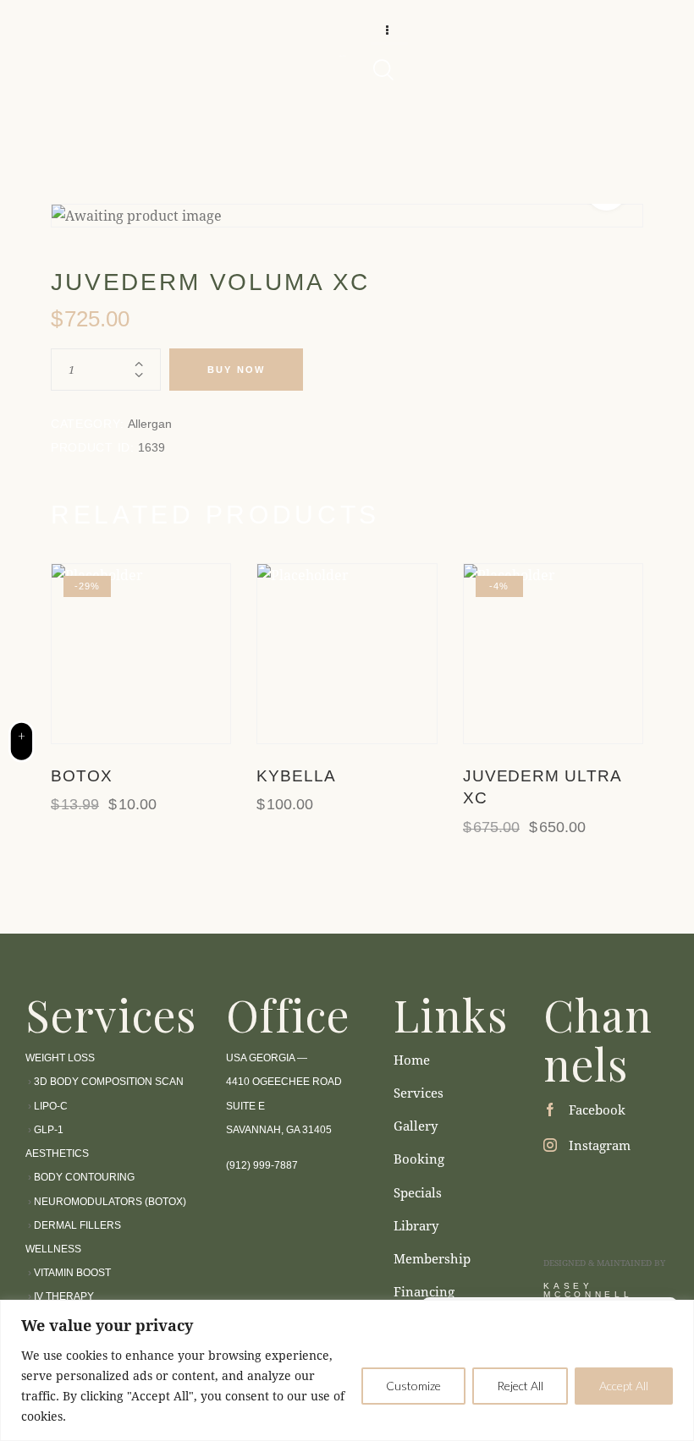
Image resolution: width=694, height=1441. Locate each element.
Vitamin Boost (72, 1273)
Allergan (150, 423)
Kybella (296, 776)
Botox (82, 776)
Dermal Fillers (77, 1225)
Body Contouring (84, 1177)
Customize (413, 1385)
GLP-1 (48, 1130)
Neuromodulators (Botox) (110, 1202)
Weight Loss (61, 1058)
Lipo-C (51, 1106)
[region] (347, 1370)
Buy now (236, 369)
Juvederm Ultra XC (542, 787)
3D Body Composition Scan (109, 1082)
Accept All (623, 1385)
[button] (94, 653)
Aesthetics (57, 1153)
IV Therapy (62, 1296)
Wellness (53, 1249)
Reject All (520, 1385)
